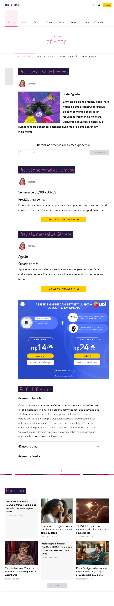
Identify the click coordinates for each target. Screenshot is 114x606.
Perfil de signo (89, 56)
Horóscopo (57, 36)
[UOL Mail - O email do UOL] (94, 5)
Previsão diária (25, 56)
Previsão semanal (46, 56)
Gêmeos (57, 42)
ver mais (55, 585)
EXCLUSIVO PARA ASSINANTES (64, 219)
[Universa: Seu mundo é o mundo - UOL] (12, 5)
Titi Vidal (31, 84)
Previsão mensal (68, 56)
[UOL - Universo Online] (21, 5)
